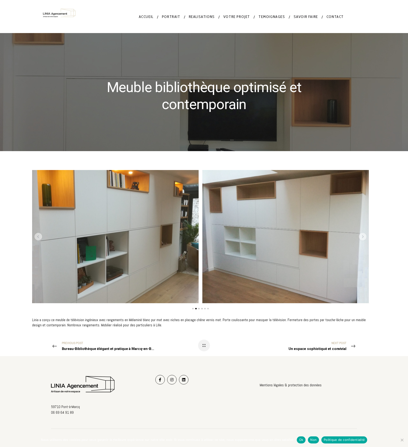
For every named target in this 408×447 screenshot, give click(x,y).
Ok (301, 440)
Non (313, 440)
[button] (38, 236)
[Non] (402, 440)
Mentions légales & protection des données (291, 385)
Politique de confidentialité (344, 440)
